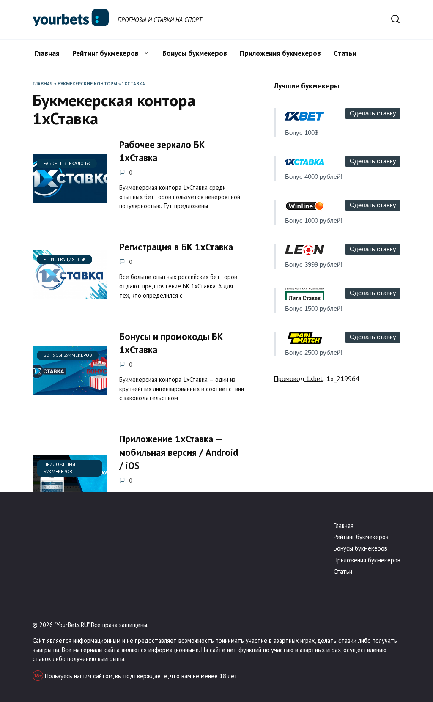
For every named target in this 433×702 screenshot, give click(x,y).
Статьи (345, 53)
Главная (47, 53)
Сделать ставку (373, 113)
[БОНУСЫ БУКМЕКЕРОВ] (70, 390)
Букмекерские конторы (87, 84)
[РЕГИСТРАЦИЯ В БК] (70, 294)
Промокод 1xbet (298, 378)
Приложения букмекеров (280, 53)
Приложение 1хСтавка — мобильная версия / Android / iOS (178, 452)
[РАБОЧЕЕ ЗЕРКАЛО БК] (70, 198)
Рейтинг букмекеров (105, 53)
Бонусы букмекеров (194, 53)
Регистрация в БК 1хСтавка (176, 247)
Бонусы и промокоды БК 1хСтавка (171, 343)
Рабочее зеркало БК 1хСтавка (162, 151)
